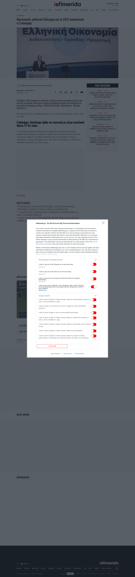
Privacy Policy (79, 353)
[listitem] (67, 260)
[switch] (93, 264)
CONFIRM (52, 346)
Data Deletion (55, 353)
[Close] (104, 223)
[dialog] (67, 288)
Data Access (67, 353)
